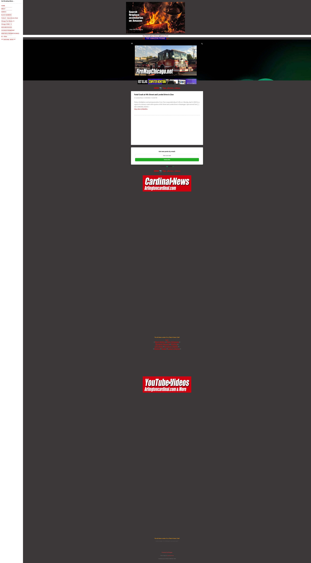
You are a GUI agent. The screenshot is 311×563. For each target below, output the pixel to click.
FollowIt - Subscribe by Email (9, 18)
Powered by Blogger (167, 552)
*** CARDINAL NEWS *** (8, 39)
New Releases (155, 36)
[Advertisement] (167, 129)
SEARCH (3, 12)
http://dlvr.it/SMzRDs (141, 109)
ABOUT (3, 9)
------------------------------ (8, 38)
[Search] (202, 44)
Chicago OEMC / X (6, 24)
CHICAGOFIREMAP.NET (8, 30)
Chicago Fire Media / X (7, 21)
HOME (3, 5)
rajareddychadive (170, 555)
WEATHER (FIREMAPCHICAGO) (10, 33)
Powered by (163, 166)
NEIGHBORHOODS (6, 27)
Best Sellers (146, 36)
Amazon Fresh (164, 36)
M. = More (4, 36)
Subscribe (167, 159)
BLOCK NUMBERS (6, 15)
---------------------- (6, 7)
